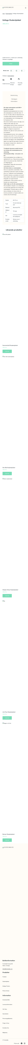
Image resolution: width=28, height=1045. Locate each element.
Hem (4, 13)
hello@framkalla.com (7, 969)
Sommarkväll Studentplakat (10, 345)
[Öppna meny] (26, 8)
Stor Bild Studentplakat (9, 467)
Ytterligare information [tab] (14, 100)
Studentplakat (9, 13)
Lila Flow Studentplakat (9, 712)
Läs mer (8, 352)
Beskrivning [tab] (14, 95)
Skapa (10, 63)
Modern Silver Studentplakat (10, 590)
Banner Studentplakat (8, 834)
